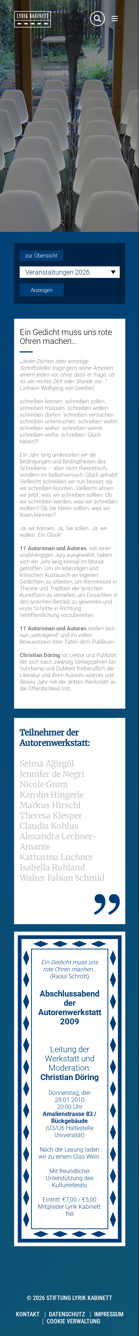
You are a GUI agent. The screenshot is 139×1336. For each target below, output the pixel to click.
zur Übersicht (41, 255)
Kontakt (28, 1314)
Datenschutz (67, 1314)
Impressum (108, 1314)
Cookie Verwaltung (73, 1321)
